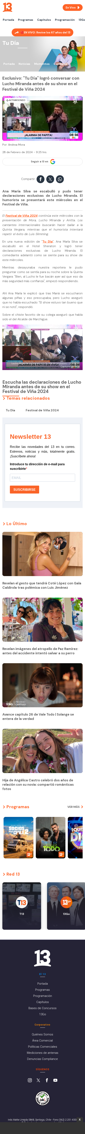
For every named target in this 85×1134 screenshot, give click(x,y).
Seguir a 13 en (39, 161)
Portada (8, 20)
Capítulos (44, 20)
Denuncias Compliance (42, 1059)
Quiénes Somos (42, 1034)
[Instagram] (30, 1080)
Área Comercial (42, 1040)
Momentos (42, 64)
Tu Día (47, 242)
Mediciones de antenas (42, 1053)
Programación (65, 20)
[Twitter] (38, 1080)
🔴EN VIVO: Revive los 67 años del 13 (45, 32)
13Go (42, 1014)
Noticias (24, 64)
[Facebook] (47, 1080)
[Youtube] (55, 1080)
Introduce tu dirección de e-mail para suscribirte (37, 466)
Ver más (73, 807)
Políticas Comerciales (42, 1046)
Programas (25, 20)
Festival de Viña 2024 (22, 216)
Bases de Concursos (42, 1008)
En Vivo (71, 7)
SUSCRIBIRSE (24, 489)
